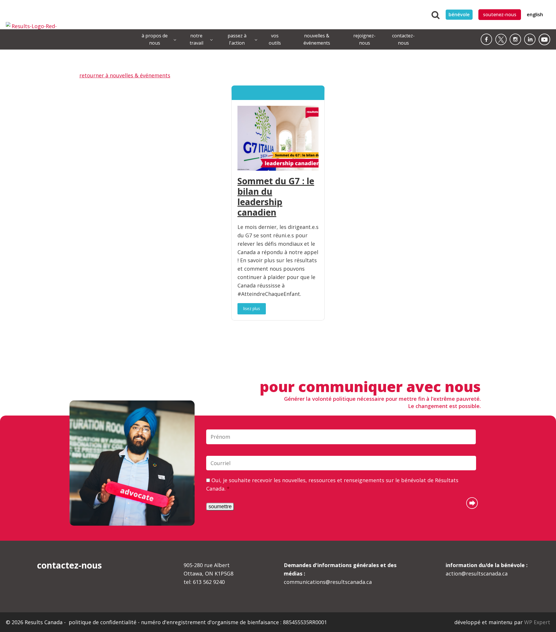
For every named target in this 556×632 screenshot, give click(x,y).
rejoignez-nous (364, 39)
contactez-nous (403, 39)
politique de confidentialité (103, 622)
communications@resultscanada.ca (340, 573)
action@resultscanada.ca (487, 569)
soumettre (220, 506)
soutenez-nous (499, 14)
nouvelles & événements (316, 39)
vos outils (275, 39)
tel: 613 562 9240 (204, 581)
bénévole (459, 14)
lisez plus (251, 308)
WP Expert (537, 622)
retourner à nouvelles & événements (124, 75)
